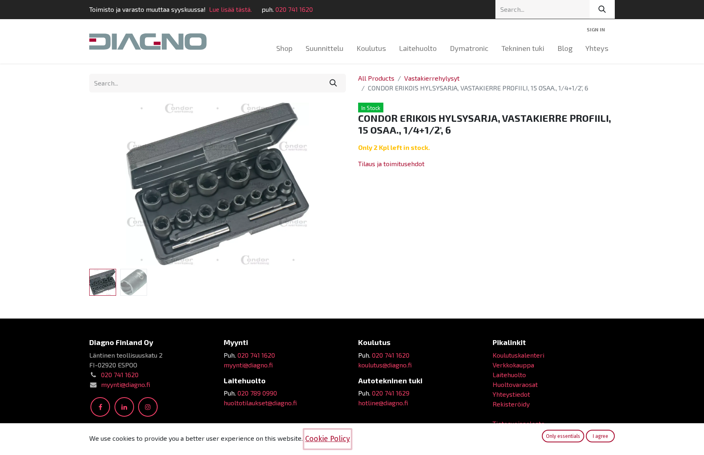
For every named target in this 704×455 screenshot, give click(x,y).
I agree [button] (600, 436)
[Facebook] (100, 407)
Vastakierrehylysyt (432, 78)
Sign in (596, 29)
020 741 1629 (390, 393)
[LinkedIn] (124, 407)
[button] (108, 184)
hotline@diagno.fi (383, 403)
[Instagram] (148, 407)
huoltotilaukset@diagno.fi (260, 403)
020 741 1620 (294, 9)
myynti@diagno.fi (125, 384)
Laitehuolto (509, 374)
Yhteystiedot (511, 394)
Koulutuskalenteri (518, 355)
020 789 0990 (257, 393)
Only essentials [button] (563, 436)
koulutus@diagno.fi (385, 365)
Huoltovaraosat (515, 384)
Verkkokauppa (513, 365)
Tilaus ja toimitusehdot (391, 163)
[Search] (602, 9)
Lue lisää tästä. (230, 9)
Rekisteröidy (511, 404)
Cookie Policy (327, 438)
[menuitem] (284, 48)
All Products (376, 78)
